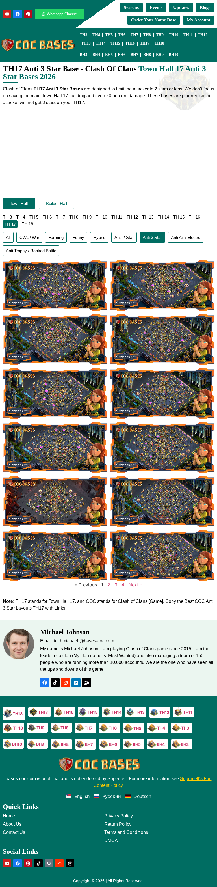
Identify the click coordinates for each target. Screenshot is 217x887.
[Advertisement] (108, 152)
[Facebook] (17, 14)
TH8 (147, 35)
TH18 (159, 43)
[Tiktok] (55, 682)
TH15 (115, 43)
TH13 (86, 43)
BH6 (121, 55)
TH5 (109, 35)
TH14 (100, 43)
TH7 (134, 35)
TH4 (96, 35)
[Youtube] (7, 14)
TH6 (121, 35)
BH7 (134, 55)
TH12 (202, 35)
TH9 (160, 35)
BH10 (173, 55)
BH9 (160, 55)
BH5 (109, 55)
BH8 (147, 55)
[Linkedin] (76, 682)
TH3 (83, 35)
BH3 (83, 55)
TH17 (144, 43)
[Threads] (70, 863)
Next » (136, 585)
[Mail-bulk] (86, 682)
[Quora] (49, 863)
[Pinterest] (28, 14)
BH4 (96, 55)
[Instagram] (65, 682)
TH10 (173, 35)
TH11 (188, 35)
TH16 (130, 43)
